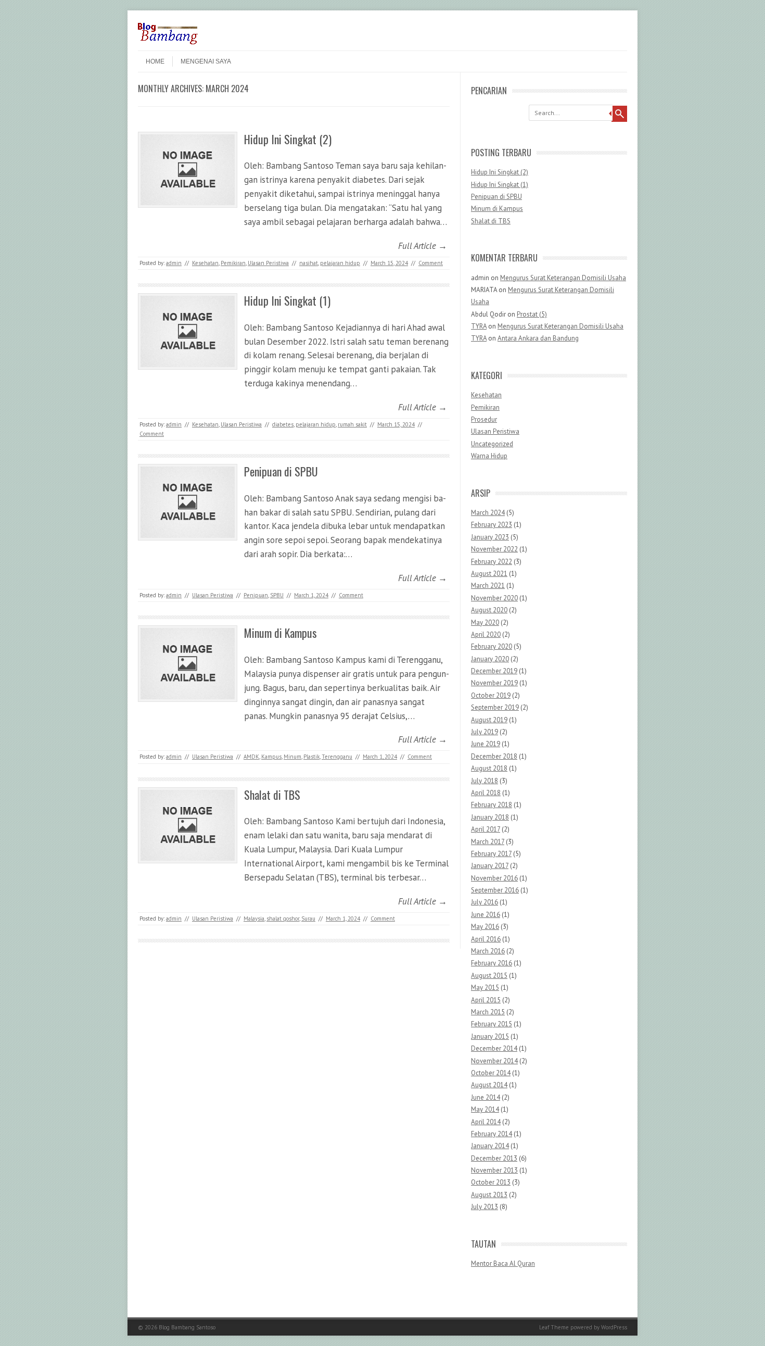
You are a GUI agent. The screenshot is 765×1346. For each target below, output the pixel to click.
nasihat (308, 263)
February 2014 (491, 1133)
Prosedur (484, 419)
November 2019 (494, 682)
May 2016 (485, 926)
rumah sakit (352, 424)
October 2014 (491, 1072)
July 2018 (484, 780)
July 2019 (484, 731)
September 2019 (495, 707)
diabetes (283, 424)
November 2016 (494, 878)
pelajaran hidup (340, 263)
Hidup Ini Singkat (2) (288, 139)
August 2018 (489, 768)
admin (174, 263)
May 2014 (485, 1109)
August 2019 (489, 719)
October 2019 (491, 695)
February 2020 (491, 646)
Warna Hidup (489, 455)
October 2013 (491, 1182)
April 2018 (486, 792)
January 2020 (490, 659)
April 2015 (486, 1000)
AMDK (251, 756)
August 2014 (489, 1084)
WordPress (614, 1327)
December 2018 (494, 756)
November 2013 (494, 1170)
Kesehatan (205, 263)
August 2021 (489, 573)
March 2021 (488, 585)
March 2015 (488, 1012)
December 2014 (494, 1048)
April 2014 (486, 1121)
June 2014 (485, 1097)
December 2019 (494, 670)
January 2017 (489, 865)
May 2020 (485, 622)
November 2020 (494, 598)
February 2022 (491, 561)
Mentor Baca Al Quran (503, 1263)
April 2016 (486, 939)
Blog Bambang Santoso (187, 1327)
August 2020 (489, 610)
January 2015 (490, 1036)
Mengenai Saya (206, 61)
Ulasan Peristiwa (268, 263)
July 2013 (484, 1206)
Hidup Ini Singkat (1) (287, 300)
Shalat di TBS (272, 794)
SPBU (277, 595)
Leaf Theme (554, 1327)
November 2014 (494, 1060)
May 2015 (485, 987)
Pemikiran (233, 263)
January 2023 (490, 537)
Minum (292, 756)
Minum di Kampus (280, 632)
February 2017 (491, 853)
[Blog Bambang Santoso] (168, 41)
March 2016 (488, 951)
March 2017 (487, 841)
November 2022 (494, 549)
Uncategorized (492, 443)
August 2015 (489, 975)
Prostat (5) (532, 314)
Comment (430, 263)
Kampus (271, 756)
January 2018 (490, 817)
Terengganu (337, 756)
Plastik (311, 756)
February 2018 (491, 804)
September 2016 (495, 890)
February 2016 (491, 963)
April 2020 (486, 634)
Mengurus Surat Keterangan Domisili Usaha (563, 277)
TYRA (479, 326)
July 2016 (484, 902)
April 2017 (485, 829)
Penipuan (256, 595)
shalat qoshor (282, 918)
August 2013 (489, 1194)
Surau (308, 918)
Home (155, 61)
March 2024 (488, 512)
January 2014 (490, 1145)
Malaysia (254, 918)
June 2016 (485, 914)
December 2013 (494, 1158)
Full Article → (422, 245)
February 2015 (491, 1024)
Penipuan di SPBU (281, 471)
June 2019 (485, 743)
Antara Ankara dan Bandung (538, 338)
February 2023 (491, 524)
